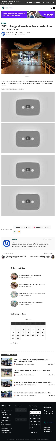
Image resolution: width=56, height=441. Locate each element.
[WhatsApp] (50, 2)
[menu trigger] (53, 8)
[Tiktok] (52, 2)
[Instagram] (45, 2)
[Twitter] (43, 2)
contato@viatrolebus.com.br (32, 2)
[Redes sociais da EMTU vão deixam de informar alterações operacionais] (6, 362)
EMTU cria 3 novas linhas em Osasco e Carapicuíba (33, 382)
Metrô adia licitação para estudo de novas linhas (32, 293)
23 (18, 335)
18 (28, 332)
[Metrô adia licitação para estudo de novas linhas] (14, 294)
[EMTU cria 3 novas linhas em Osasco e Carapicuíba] (6, 383)
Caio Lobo (15, 32)
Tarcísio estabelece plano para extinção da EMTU (32, 393)
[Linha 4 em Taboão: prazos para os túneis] (14, 276)
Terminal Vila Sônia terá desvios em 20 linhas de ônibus (32, 371)
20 (38, 332)
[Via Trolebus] (49, 422)
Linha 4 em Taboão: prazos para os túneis (30, 275)
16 (18, 332)
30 (18, 338)
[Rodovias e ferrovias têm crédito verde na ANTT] (14, 285)
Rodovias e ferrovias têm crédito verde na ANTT (32, 284)
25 (28, 335)
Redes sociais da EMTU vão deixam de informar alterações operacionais (31, 360)
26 (33, 335)
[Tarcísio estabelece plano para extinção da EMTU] (6, 394)
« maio (12, 343)
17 (23, 332)
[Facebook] (42, 2)
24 (23, 335)
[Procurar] (51, 8)
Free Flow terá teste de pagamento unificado (31, 302)
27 (38, 335)
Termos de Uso (47, 431)
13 (38, 329)
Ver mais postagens (47, 239)
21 (43, 332)
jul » (16, 343)
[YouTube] (47, 2)
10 (23, 329)
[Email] (19, 232)
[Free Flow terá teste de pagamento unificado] (14, 303)
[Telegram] (49, 2)
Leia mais (50, 364)
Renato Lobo (19, 364)
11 (28, 329)
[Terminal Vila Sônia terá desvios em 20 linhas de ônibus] (6, 373)
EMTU (3, 23)
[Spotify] (54, 2)
